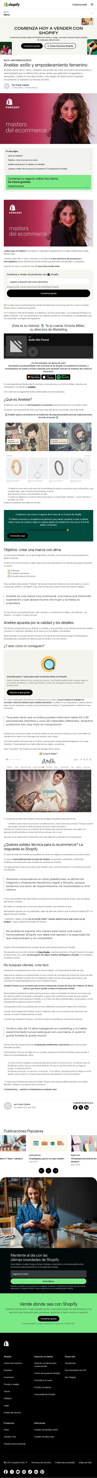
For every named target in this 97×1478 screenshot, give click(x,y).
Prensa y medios (11, 1384)
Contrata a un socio (43, 1380)
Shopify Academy (42, 1387)
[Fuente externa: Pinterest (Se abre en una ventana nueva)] (42, 1472)
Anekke (31, 387)
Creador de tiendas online (46, 1429)
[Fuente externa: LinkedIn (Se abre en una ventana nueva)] (36, 1472)
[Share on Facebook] (75, 1107)
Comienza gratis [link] (49, 293)
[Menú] (92, 4)
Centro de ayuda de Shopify (47, 1373)
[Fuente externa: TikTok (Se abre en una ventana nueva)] (30, 1472)
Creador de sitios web (44, 1436)
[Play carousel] (48, 1170)
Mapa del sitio (85, 1462)
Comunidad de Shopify (44, 1394)
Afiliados (8, 1398)
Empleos (8, 1370)
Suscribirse (48, 1281)
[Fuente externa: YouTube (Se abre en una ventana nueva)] (18, 1472)
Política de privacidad (65, 1462)
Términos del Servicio (41, 1462)
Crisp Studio (44, 952)
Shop (6, 1429)
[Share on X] (81, 1107)
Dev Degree (70, 1377)
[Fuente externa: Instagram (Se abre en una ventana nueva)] (24, 1472)
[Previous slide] (41, 1170)
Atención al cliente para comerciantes (45, 1364)
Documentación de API (76, 1370)
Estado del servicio (12, 1412)
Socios (7, 1391)
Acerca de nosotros (13, 1363)
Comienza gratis (79, 4)
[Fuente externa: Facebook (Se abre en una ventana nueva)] (6, 1472)
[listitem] (48, 1150)
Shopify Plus (10, 1436)
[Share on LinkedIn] (86, 1107)
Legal (6, 1405)
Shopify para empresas (15, 1443)
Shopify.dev (70, 1363)
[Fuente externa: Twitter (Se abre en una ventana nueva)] (12, 1472)
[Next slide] (55, 1170)
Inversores (9, 1377)
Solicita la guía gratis (20, 692)
